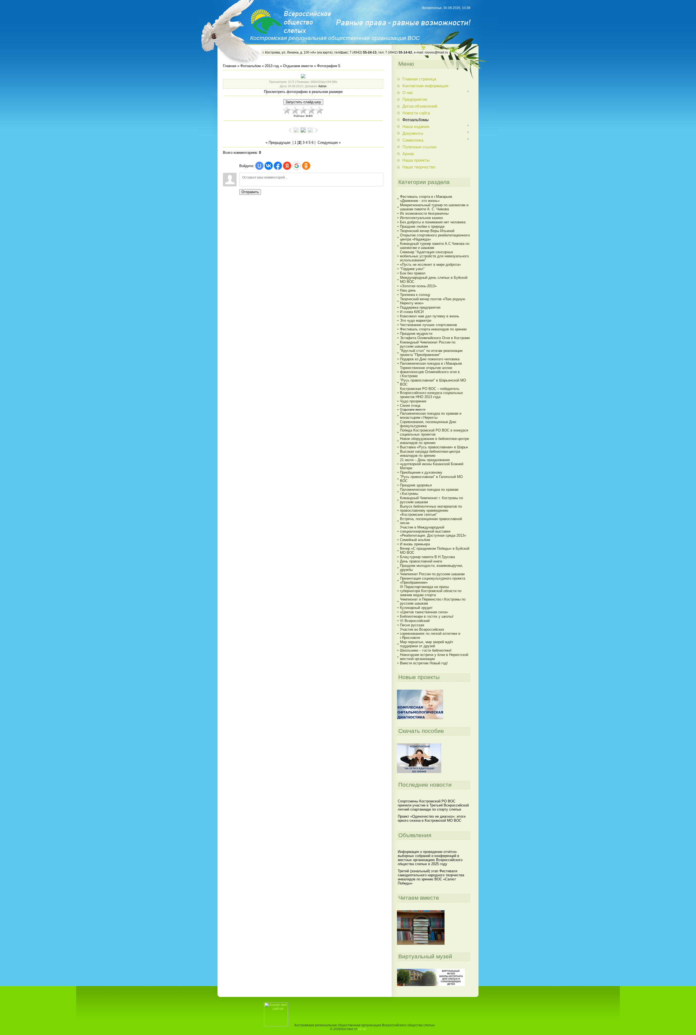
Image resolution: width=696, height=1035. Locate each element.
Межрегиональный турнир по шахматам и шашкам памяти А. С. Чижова (434, 207)
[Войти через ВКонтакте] (269, 166)
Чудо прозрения (413, 401)
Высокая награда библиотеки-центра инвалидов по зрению (430, 453)
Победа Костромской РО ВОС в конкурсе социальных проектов (434, 432)
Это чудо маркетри (415, 320)
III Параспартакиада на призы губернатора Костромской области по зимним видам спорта (430, 591)
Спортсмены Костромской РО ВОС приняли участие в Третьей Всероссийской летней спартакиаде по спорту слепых (433, 805)
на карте (324, 52)
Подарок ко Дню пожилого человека (429, 359)
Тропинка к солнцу (415, 295)
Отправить (250, 192)
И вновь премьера (415, 544)
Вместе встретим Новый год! (424, 663)
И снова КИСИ (412, 312)
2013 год (272, 66)
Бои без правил (412, 273)
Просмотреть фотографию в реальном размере (303, 92)
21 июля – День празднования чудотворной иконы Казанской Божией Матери (431, 464)
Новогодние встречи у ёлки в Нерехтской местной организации (434, 657)
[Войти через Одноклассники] (306, 166)
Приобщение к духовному (421, 472)
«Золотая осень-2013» (418, 286)
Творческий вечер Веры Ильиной (427, 231)
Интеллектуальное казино (421, 218)
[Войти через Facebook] (278, 166)
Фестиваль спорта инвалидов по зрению (433, 329)
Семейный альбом (415, 540)
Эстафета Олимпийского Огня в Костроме (435, 338)
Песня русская (412, 625)
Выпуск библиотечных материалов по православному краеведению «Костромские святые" (431, 510)
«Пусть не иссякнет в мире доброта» (430, 264)
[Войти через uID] (259, 166)
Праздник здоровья (416, 485)
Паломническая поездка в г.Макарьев (431, 363)
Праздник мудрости (416, 334)
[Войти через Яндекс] (287, 166)
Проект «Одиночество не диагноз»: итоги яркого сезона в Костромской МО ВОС (431, 818)
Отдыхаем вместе (298, 66)
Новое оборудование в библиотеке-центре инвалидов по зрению (434, 441)
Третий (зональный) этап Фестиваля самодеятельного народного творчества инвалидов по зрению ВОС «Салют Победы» (431, 877)
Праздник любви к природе (422, 226)
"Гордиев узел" (412, 269)
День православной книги (421, 561)
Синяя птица (410, 406)
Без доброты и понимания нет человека (432, 222)
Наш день (408, 290)
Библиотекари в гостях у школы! (426, 616)
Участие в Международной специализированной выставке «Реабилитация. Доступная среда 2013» (433, 531)
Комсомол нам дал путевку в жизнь (429, 316)
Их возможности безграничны (424, 213)
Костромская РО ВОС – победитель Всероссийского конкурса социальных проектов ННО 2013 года (431, 393)
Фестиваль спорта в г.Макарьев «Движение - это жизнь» (426, 199)
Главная (229, 66)
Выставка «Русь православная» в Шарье (434, 447)
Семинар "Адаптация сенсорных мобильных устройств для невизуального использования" (434, 256)
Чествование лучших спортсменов (428, 325)
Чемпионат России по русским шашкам (432, 574)
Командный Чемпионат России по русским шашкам (427, 344)
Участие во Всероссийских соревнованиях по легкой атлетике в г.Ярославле (430, 633)
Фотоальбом (250, 66)
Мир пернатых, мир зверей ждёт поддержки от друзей (426, 644)
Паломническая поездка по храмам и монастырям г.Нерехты (430, 415)
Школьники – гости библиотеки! (426, 650)
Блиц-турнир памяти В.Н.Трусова (427, 557)
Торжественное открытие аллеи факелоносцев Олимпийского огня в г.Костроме (430, 372)
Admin (322, 86)
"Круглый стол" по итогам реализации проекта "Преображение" (431, 353)
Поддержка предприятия (420, 307)
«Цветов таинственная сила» (424, 612)
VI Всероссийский (415, 621)
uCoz (362, 1029)
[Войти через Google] (296, 165)
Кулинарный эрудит (416, 608)
